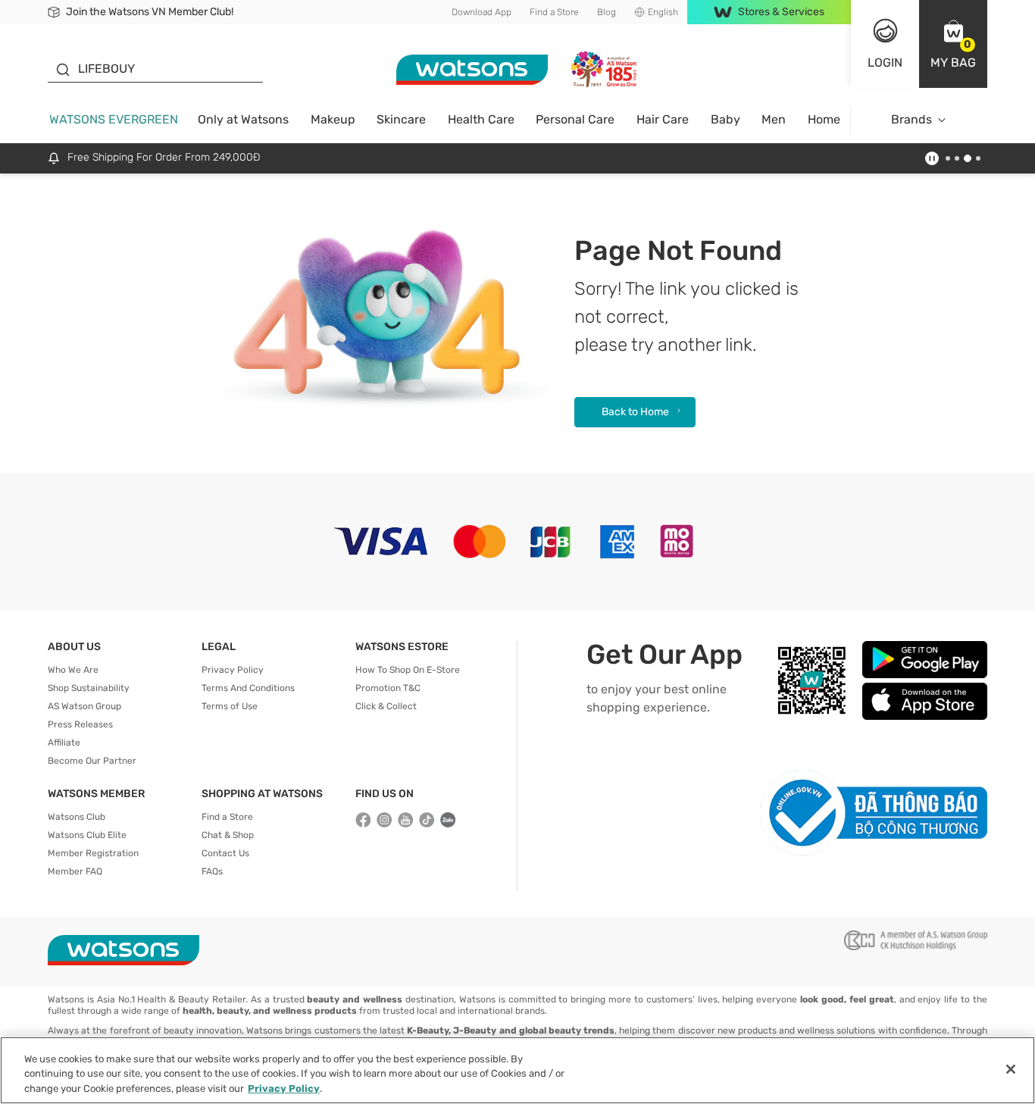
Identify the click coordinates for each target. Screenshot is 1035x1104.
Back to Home (635, 411)
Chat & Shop (228, 835)
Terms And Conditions (248, 688)
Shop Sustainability (89, 688)
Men (773, 119)
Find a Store (554, 12)
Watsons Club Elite (87, 835)
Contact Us (225, 853)
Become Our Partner (92, 760)
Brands (911, 119)
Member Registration (93, 853)
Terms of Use (230, 706)
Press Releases (80, 724)
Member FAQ (75, 871)
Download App (481, 12)
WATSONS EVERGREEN (113, 119)
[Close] (1010, 1069)
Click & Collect (386, 706)
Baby (725, 119)
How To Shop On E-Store (407, 670)
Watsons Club (76, 817)
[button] (953, 44)
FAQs (212, 871)
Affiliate (64, 742)
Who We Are (73, 670)
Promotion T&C (388, 688)
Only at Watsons (243, 119)
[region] (517, 1070)
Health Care (481, 119)
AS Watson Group (84, 706)
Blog (606, 12)
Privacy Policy (233, 670)
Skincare (401, 119)
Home (824, 119)
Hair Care (662, 119)
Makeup (333, 119)
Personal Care (575, 119)
